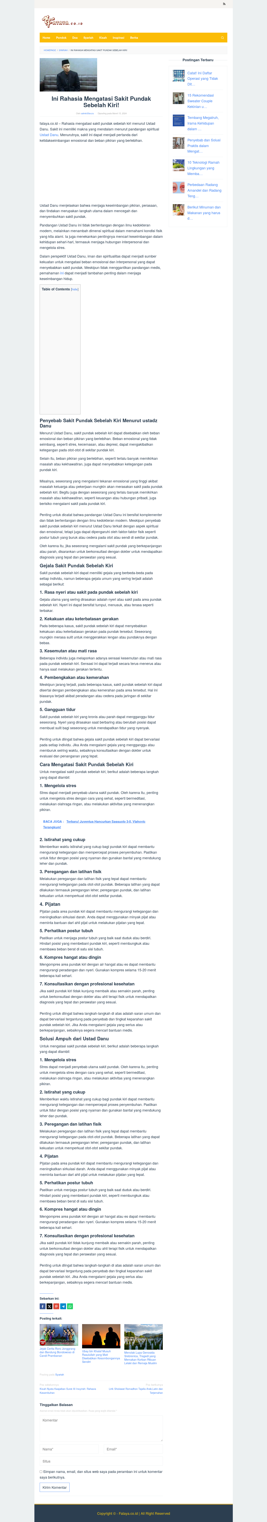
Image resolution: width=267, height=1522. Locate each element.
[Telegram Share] (63, 1306)
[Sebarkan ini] (43, 1306)
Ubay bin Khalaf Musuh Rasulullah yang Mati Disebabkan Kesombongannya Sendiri (101, 1356)
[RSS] (224, 4)
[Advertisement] (101, 173)
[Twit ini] (49, 1306)
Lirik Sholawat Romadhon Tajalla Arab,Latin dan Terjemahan (136, 1389)
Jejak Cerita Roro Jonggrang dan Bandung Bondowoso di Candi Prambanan (57, 1352)
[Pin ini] (56, 1306)
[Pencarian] (222, 37)
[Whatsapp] (70, 1306)
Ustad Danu (49, 134)
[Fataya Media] (62, 21)
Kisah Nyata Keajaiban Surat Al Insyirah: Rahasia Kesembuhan (68, 1389)
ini (62, 272)
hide (75, 289)
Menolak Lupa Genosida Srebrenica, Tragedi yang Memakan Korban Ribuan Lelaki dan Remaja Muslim (140, 1357)
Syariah (59, 1374)
